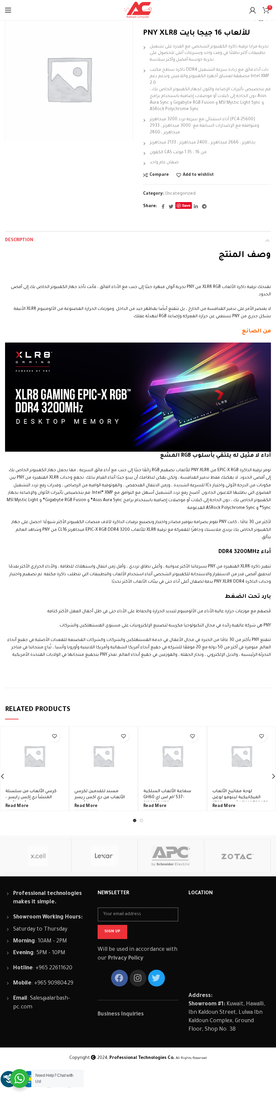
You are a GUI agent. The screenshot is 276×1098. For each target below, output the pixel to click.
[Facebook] (163, 206)
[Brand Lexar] (104, 856)
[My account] (252, 10)
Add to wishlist (198, 175)
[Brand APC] (171, 856)
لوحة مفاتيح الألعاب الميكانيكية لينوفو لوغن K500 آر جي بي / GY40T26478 (240, 797)
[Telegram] (204, 206)
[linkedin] (196, 206)
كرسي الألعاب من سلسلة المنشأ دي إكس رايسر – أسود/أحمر (31, 797)
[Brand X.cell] (38, 856)
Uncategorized (180, 194)
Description (19, 240)
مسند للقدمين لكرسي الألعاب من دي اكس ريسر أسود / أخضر (99, 797)
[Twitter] (171, 206)
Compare (159, 175)
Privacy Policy (125, 959)
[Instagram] (138, 978)
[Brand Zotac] (237, 855)
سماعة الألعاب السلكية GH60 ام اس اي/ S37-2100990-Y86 (167, 797)
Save (186, 205)
